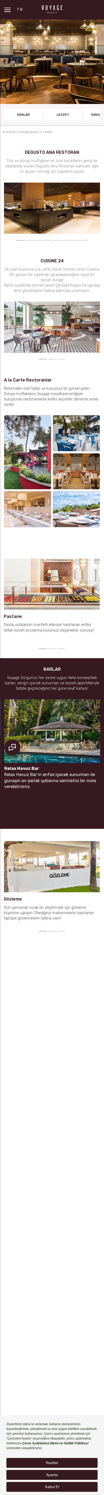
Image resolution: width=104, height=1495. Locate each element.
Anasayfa (9, 132)
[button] (20, 240)
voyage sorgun (29, 132)
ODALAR (23, 114)
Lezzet (63, 114)
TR (20, 9)
